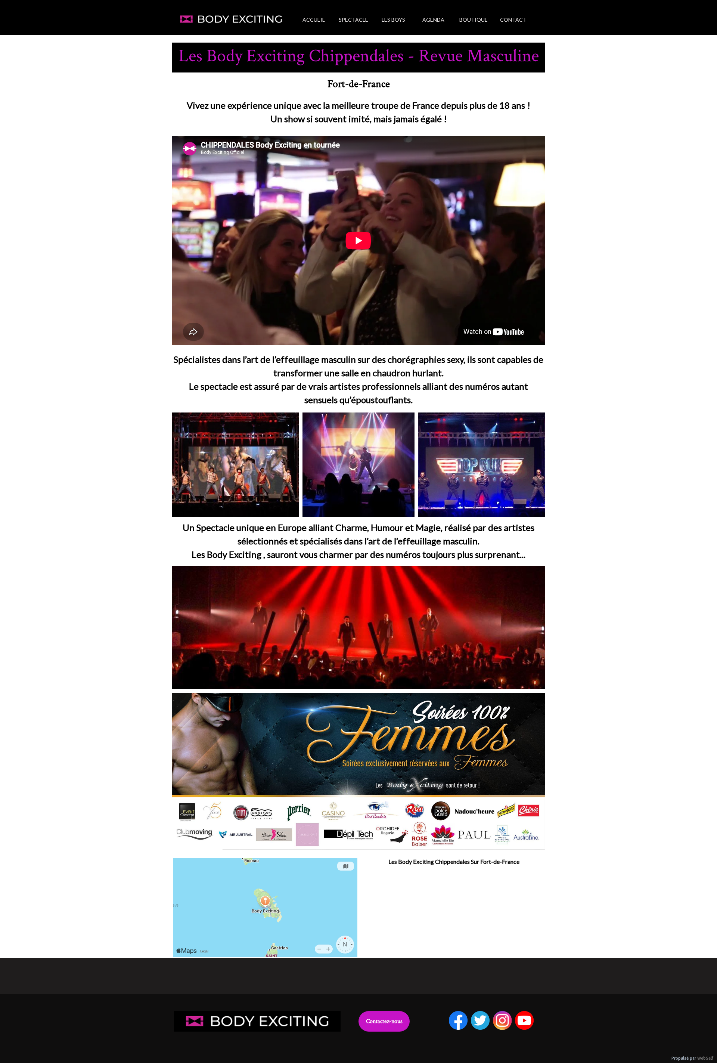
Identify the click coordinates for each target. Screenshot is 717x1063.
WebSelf (705, 1058)
